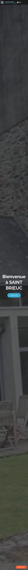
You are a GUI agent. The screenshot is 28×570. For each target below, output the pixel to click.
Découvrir (14, 295)
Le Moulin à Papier (9, 1)
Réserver (21, 567)
